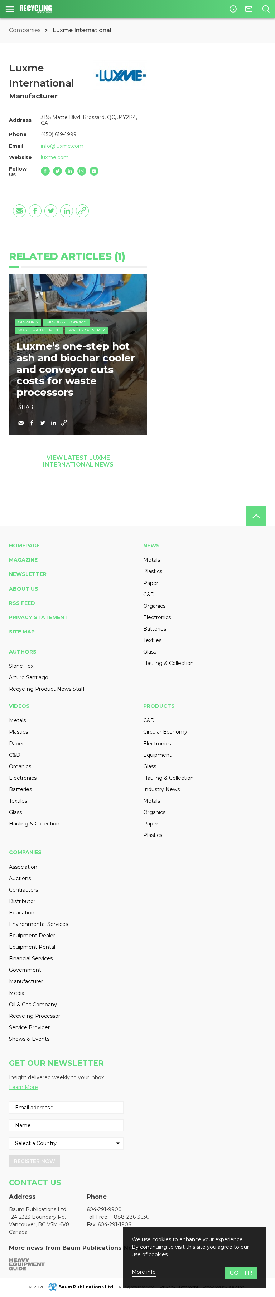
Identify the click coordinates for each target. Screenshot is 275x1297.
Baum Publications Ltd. (86, 1287)
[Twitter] (57, 171)
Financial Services (31, 958)
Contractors (23, 890)
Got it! (241, 1272)
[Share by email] (19, 210)
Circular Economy (66, 322)
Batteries (154, 629)
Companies (25, 30)
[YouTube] (94, 171)
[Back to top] (256, 516)
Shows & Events (29, 1039)
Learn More (23, 1087)
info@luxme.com (62, 146)
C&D (149, 594)
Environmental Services (38, 924)
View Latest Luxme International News (78, 461)
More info (144, 1272)
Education (21, 913)
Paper (150, 583)
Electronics (157, 617)
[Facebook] (45, 171)
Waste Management (39, 330)
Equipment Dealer (32, 935)
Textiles (152, 640)
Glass (149, 652)
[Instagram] (81, 171)
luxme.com (55, 157)
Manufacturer (26, 981)
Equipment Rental (32, 947)
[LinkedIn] (69, 171)
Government (25, 970)
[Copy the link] (82, 210)
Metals (151, 560)
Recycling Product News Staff (47, 689)
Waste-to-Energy (87, 330)
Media (16, 993)
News (151, 545)
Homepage (24, 545)
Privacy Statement (38, 617)
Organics (28, 322)
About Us (23, 589)
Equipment (157, 755)
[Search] (266, 9)
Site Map (22, 632)
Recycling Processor (34, 1016)
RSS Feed (22, 603)
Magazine (23, 560)
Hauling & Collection (168, 663)
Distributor (22, 901)
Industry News (161, 789)
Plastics (152, 571)
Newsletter (28, 574)
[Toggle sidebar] (10, 9)
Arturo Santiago (28, 677)
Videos (19, 706)
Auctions (20, 878)
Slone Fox (21, 666)
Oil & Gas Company (33, 1004)
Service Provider (29, 1027)
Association (23, 867)
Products (159, 706)
